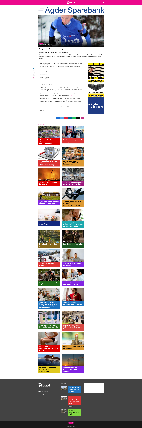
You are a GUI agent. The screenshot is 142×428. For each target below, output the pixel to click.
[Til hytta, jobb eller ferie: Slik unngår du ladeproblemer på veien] (73, 194)
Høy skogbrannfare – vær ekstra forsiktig (47, 183)
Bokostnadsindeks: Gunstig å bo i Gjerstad (73, 347)
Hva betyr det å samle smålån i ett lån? (46, 224)
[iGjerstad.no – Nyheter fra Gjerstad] (71, 2)
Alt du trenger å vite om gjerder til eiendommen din (48, 326)
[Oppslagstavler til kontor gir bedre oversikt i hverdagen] (73, 174)
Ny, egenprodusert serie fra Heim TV (48, 284)
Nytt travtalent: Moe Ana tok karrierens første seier (74, 400)
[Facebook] (34, 63)
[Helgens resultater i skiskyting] (71, 31)
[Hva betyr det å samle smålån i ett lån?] (49, 215)
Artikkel (41, 43)
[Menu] (38, 2)
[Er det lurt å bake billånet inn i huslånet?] (73, 255)
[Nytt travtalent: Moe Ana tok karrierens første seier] (64, 398)
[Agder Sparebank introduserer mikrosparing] (73, 294)
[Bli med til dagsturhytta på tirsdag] (64, 411)
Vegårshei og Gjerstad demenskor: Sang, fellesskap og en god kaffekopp (73, 224)
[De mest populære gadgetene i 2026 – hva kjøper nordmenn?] (73, 153)
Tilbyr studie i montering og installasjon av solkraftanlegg (48, 369)
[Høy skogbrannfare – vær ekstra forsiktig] (49, 174)
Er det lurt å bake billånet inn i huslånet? (72, 264)
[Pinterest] (34, 71)
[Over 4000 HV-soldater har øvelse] (73, 236)
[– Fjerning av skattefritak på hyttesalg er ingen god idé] (49, 194)
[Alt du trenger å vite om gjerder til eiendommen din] (49, 317)
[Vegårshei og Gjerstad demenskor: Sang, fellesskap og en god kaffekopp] (73, 215)
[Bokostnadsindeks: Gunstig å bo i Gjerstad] (73, 338)
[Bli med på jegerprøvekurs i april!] (49, 236)
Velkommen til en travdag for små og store (74, 389)
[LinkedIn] (34, 69)
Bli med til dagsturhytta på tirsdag (74, 412)
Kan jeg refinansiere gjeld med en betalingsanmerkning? (47, 163)
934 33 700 (43, 392)
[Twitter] (34, 66)
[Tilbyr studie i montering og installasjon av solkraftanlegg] (49, 360)
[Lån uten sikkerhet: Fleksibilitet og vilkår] (73, 275)
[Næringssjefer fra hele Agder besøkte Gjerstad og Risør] (73, 317)
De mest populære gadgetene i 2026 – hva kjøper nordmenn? (71, 163)
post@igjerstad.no (44, 394)
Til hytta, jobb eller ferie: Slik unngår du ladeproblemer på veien (72, 203)
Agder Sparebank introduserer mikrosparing (72, 303)
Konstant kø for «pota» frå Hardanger (72, 141)
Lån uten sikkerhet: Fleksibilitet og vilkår (70, 284)
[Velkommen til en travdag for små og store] (64, 388)
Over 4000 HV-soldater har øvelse (73, 245)
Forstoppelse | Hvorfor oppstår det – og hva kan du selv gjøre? (48, 348)
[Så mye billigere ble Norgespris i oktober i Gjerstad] (73, 360)
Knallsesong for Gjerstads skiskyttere (47, 264)
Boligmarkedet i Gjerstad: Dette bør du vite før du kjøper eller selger (47, 141)
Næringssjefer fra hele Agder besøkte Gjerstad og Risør (72, 327)
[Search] (103, 2)
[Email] (34, 74)
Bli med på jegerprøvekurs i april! (48, 245)
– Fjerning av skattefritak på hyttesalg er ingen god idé (48, 202)
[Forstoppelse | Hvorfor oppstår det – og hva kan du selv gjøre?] (49, 338)
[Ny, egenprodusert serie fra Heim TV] (49, 275)
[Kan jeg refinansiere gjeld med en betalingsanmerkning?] (49, 153)
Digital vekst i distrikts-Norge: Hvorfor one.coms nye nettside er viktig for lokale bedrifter (47, 305)
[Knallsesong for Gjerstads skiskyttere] (49, 255)
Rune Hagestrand (43, 44)
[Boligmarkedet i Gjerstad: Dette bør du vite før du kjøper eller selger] (49, 132)
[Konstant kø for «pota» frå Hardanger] (73, 132)
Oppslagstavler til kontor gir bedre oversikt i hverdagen (73, 183)
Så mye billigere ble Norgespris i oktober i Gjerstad (71, 369)
